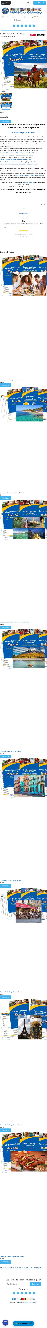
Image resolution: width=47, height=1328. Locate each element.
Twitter (14, 25)
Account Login (27, 3)
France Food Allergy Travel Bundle (11, 1125)
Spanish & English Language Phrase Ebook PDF (16, 160)
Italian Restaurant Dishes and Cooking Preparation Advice (19, 164)
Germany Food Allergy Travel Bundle (12, 1257)
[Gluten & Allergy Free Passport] (23, 14)
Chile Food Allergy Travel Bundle (10, 751)
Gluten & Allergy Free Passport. (28, 1302)
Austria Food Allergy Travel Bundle (11, 380)
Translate (41, 17)
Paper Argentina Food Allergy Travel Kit (28, 175)
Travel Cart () (40, 3)
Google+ (34, 25)
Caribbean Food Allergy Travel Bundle (12, 493)
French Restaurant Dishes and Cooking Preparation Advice (19, 162)
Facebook (18, 25)
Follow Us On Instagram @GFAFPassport (21, 1267)
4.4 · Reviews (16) (25, 1323)
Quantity (3, 117)
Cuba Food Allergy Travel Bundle (10, 880)
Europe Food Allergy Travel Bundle (11, 992)
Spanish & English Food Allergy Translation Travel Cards (18, 153)
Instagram (26, 25)
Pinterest (30, 25)
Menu (7, 3)
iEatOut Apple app (29, 182)
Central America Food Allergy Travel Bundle (14, 622)
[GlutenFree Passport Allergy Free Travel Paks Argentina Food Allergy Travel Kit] (6, 110)
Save (33, 35)
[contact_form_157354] (5, 1323)
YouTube (22, 25)
